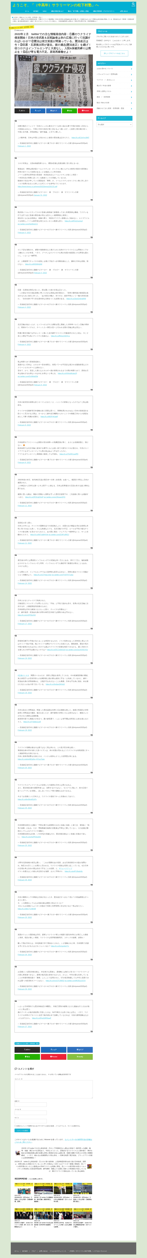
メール (18, 1109)
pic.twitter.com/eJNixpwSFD (54, 497)
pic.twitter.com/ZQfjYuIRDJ (59, 535)
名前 (17, 1101)
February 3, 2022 (24, 233)
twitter (45, 11)
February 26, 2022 (25, 880)
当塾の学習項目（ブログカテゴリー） (104, 11)
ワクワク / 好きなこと (106, 80)
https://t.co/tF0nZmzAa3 (74, 221)
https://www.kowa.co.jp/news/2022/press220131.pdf (37, 186)
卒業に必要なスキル (104, 91)
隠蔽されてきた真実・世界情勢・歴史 (28, 1043)
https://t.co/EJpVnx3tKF (80, 138)
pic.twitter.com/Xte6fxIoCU (28, 224)
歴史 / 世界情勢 (103, 97)
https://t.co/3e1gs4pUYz (60, 946)
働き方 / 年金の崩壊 (104, 85)
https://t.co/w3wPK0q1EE (31, 837)
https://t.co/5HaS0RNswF (41, 1018)
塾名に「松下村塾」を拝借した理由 (78, 11)
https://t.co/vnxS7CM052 (55, 981)
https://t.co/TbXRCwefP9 (69, 454)
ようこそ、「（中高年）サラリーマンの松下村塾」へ (55, 5)
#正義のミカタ (23, 675)
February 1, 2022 (24, 146)
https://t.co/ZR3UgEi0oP (34, 497)
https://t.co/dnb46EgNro (27, 759)
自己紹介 (36, 11)
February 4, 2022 (24, 307)
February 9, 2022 (24, 462)
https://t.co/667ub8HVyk (39, 535)
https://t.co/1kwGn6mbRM (76, 299)
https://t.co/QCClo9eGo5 (56, 650)
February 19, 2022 (25, 658)
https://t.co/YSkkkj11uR (32, 722)
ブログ (33, 1251)
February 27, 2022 (25, 1027)
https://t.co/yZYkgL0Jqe (42, 575)
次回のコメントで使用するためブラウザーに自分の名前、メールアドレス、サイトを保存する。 (48, 1126)
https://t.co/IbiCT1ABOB (27, 909)
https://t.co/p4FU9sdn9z (74, 871)
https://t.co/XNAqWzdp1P (67, 373)
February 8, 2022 (24, 425)
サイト (17, 1118)
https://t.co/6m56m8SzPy (27, 799)
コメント (18, 1079)
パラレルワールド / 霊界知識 (107, 74)
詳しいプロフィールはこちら (114, 53)
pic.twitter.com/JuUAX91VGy (77, 650)
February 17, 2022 (25, 624)
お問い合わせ (124, 11)
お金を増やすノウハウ (106, 68)
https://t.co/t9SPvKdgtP (49, 417)
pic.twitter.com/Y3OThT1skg (62, 575)
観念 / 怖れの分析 (103, 103)
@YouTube (40, 759)
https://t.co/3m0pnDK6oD (55, 684)
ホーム (27, 11)
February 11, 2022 (25, 506)
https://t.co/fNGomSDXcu (60, 336)
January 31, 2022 (40, 195)
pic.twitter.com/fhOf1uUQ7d (75, 981)
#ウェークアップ (65, 868)
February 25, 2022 (25, 808)
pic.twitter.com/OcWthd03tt (28, 376)
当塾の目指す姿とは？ (57, 11)
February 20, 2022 (25, 768)
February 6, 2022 (40, 385)
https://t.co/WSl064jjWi (33, 264)
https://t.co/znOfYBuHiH (27, 615)
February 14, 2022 (25, 583)
